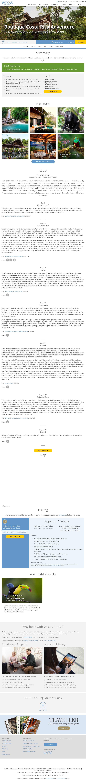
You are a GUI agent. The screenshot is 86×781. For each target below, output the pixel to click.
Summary (26, 46)
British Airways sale (13, 69)
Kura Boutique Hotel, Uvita (14, 291)
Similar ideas (59, 46)
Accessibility (61, 769)
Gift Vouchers (27, 749)
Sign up (50, 744)
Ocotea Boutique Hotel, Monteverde (16, 331)
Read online (64, 728)
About (40, 46)
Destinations (6, 741)
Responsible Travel (29, 751)
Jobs (3, 751)
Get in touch (43, 710)
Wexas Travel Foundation (31, 746)
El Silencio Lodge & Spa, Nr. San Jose (16, 418)
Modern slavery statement (43, 770)
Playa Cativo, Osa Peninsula (14, 256)
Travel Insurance (28, 741)
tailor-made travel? (50, 641)
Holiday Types (6, 743)
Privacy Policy (50, 778)
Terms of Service (61, 778)
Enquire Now (52, 91)
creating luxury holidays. (31, 641)
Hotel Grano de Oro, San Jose (14, 216)
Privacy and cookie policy (27, 769)
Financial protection (74, 769)
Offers (4, 746)
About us (5, 749)
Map (45, 46)
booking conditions (56, 565)
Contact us (6, 754)
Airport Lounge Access (30, 743)
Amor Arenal (9, 383)
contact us (63, 515)
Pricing (51, 46)
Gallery (33, 46)
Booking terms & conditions (46, 769)
